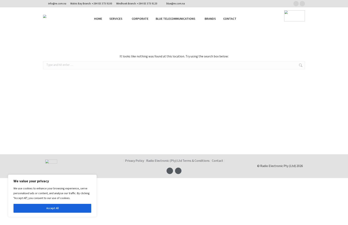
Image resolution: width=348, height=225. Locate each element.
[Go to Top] (342, 219)
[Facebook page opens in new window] (296, 3)
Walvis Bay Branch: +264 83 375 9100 (91, 3)
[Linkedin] (178, 171)
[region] (52, 196)
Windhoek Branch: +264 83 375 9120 (136, 3)
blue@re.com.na (175, 3)
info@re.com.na (57, 3)
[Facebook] (170, 171)
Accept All (52, 208)
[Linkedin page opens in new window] (302, 3)
